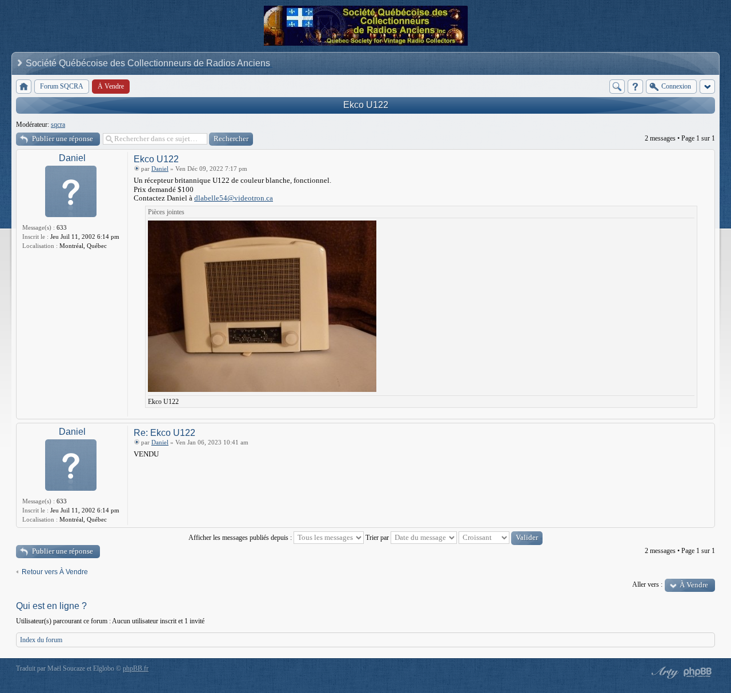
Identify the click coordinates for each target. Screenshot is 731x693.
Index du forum (41, 640)
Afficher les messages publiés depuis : (241, 538)
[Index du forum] (23, 86)
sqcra (58, 125)
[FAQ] (635, 86)
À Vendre (694, 584)
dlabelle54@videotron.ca (233, 198)
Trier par (378, 538)
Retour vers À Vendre (55, 571)
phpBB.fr (135, 668)
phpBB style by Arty (663, 672)
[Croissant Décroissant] (501, 538)
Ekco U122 (365, 105)
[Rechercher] (617, 86)
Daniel (72, 158)
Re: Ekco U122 (164, 433)
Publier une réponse (62, 138)
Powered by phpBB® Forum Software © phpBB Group (698, 672)
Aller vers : (647, 584)
